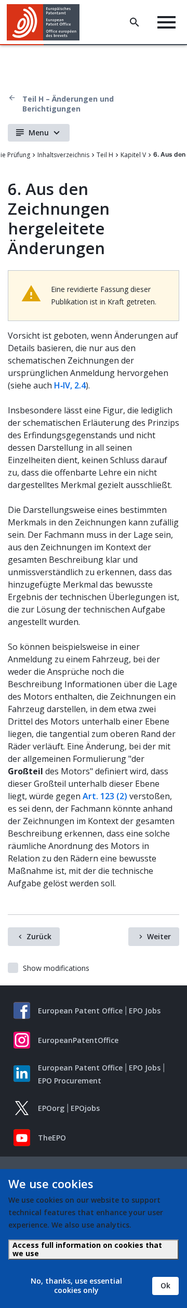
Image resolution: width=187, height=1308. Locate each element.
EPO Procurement (69, 1081)
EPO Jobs (145, 1010)
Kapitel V (133, 154)
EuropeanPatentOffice (78, 1040)
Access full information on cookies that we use (87, 1249)
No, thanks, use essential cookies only (76, 1285)
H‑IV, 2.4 (70, 385)
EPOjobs (85, 1108)
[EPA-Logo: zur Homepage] (47, 22)
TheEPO (52, 1138)
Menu (39, 132)
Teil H (105, 154)
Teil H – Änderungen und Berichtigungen (68, 104)
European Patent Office (80, 1010)
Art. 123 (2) (105, 796)
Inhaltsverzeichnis (63, 154)
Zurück (38, 936)
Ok (165, 1285)
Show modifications (56, 968)
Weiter (159, 936)
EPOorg (51, 1108)
